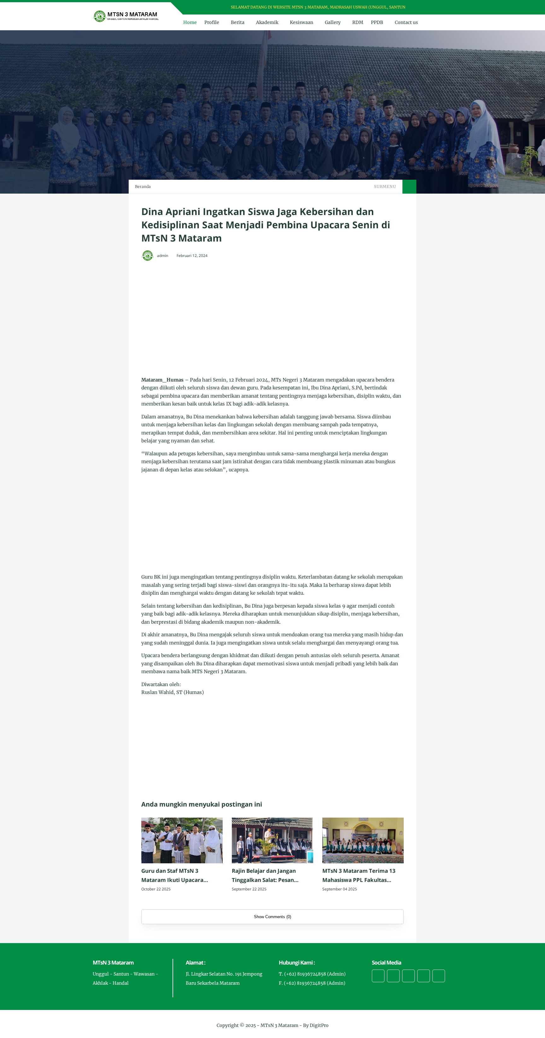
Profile (211, 22)
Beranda (143, 186)
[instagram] (437, 7)
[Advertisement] (272, 312)
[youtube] (446, 7)
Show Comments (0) (272, 916)
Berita (237, 22)
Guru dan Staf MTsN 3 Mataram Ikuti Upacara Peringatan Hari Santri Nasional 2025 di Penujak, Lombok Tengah (175, 876)
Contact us (406, 22)
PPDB (377, 22)
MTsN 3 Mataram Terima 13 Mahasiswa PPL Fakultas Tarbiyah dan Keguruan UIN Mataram (359, 876)
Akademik (267, 22)
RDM (357, 22)
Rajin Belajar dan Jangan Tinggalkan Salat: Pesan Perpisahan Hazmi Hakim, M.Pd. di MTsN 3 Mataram (266, 876)
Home (190, 22)
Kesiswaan (301, 22)
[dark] (447, 22)
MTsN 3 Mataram (279, 1025)
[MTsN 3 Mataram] (126, 15)
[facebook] (421, 7)
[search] (436, 22)
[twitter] (429, 7)
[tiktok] (423, 976)
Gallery (333, 22)
